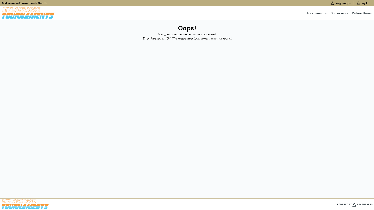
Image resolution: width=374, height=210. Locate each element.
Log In (364, 3)
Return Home (361, 13)
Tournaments (316, 13)
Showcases (339, 13)
